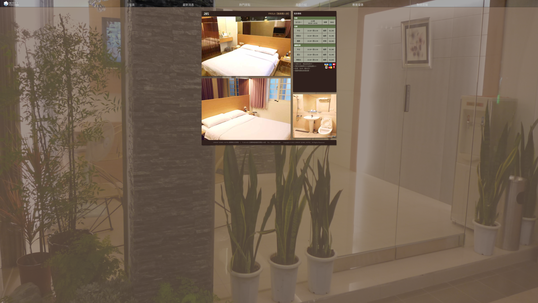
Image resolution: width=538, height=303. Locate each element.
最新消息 (188, 4)
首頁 (132, 4)
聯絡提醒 (422, 4)
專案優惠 (357, 4)
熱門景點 (244, 4)
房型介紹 (301, 4)
